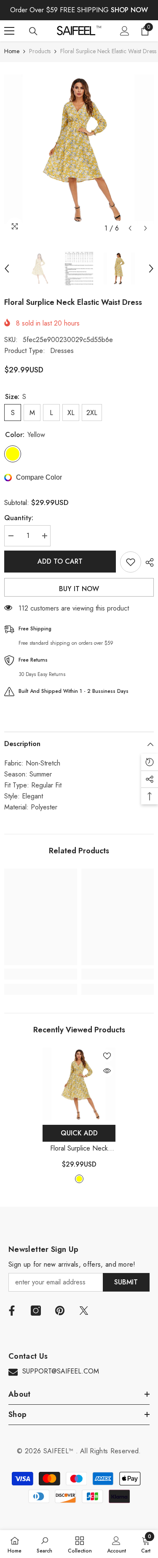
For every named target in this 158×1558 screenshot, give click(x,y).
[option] (79, 149)
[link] (40, 974)
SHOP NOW (129, 10)
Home (11, 51)
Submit (126, 1282)
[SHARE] (147, 562)
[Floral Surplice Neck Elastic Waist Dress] (79, 1084)
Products (40, 51)
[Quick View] (107, 1070)
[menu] (9, 31)
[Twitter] (84, 1310)
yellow (79, 1179)
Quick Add (79, 1133)
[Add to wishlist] (130, 562)
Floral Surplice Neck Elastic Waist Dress (79, 1148)
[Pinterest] (60, 1310)
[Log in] (124, 30)
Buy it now (79, 589)
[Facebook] (12, 1310)
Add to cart (60, 561)
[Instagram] (36, 1310)
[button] (130, 228)
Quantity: (18, 518)
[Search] (33, 31)
